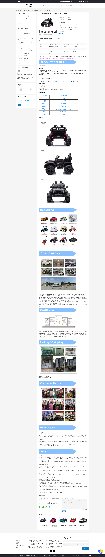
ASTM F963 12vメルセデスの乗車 (27, 70)
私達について (50, 5)
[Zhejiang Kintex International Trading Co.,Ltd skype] (28, 100)
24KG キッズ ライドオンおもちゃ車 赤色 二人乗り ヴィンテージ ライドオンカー (35, 547)
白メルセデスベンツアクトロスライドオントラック (51, 491)
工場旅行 (56, 5)
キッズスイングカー (22, 21)
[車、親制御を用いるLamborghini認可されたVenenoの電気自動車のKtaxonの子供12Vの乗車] (63, 520)
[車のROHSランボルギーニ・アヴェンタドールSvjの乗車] (18, 78)
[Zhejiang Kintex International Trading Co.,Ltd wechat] (25, 100)
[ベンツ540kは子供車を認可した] (18, 74)
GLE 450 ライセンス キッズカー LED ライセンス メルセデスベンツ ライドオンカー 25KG (54, 541)
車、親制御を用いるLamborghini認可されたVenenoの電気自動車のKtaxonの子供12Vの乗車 (63, 526)
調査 (71, 1)
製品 (20, 10)
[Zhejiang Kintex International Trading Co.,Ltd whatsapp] (22, 100)
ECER (90, 555)
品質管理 (61, 5)
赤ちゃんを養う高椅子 (22, 55)
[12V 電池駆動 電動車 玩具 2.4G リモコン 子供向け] (47, 23)
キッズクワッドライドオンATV (24, 50)
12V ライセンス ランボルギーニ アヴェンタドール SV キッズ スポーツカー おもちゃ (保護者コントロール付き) (82, 526)
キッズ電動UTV (21, 31)
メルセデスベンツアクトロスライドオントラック (70, 491)
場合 (80, 5)
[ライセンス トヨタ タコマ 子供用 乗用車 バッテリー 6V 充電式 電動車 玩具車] (53, 520)
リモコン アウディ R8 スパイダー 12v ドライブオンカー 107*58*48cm (54, 547)
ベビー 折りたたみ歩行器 (23, 48)
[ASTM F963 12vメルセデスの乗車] (18, 70)
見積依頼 (81, 1)
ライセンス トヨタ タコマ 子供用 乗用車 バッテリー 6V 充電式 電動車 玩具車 (53, 526)
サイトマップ (18, 548)
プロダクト (44, 5)
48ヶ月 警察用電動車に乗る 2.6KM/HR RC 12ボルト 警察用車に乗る (36, 544)
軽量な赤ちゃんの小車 (22, 53)
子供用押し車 (20, 23)
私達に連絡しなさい (69, 5)
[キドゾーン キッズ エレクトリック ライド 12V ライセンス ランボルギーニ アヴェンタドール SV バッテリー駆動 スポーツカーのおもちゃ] (43, 520)
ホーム (17, 10)
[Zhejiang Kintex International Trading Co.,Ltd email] (19, 100)
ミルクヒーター (21, 63)
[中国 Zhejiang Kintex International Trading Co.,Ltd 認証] (21, 89)
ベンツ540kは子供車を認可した (27, 74)
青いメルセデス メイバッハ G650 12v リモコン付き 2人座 (54, 544)
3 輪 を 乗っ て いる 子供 (23, 28)
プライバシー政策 (17, 555)
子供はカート (20, 26)
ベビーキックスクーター (23, 33)
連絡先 (61, 33)
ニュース (76, 5)
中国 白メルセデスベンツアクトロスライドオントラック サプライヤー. (35, 555)
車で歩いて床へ (21, 45)
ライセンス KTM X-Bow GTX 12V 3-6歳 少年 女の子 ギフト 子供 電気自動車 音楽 (73, 526)
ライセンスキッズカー (26, 10)
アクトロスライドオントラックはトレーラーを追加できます (50, 492)
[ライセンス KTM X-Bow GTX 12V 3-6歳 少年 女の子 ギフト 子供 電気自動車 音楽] (73, 520)
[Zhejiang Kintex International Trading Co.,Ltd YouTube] (21, 1)
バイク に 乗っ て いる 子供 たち (25, 36)
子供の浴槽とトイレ (22, 58)
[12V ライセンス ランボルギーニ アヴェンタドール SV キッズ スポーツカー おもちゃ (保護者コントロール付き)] (83, 520)
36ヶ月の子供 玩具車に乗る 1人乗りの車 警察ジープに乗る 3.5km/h (35, 541)
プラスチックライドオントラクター (25, 38)
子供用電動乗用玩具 (22, 16)
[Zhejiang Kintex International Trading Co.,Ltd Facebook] (19, 1)
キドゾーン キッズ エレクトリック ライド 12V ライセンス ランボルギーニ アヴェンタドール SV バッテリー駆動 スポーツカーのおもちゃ (43, 526)
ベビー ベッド (21, 60)
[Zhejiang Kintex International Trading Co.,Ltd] (28, 5)
